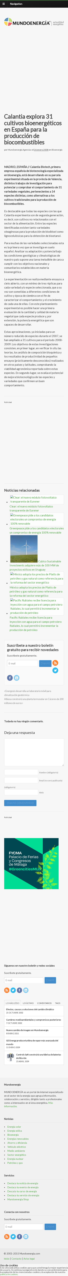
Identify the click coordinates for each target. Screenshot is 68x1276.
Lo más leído (12, 1003)
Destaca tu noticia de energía (22, 1183)
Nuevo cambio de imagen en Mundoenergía (27, 1030)
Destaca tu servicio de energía (23, 1195)
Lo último (28, 1003)
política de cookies (9, 1274)
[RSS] (55, 663)
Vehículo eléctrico (16, 1146)
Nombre (48, 772)
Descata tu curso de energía (22, 1191)
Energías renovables (18, 1138)
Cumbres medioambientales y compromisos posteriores (33, 1019)
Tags (57, 1003)
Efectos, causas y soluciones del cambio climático (30, 1009)
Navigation (16, 3)
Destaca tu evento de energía (22, 1187)
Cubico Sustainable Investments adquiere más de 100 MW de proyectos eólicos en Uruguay (35, 565)
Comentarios (44, 1003)
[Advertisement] (34, 65)
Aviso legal (29, 1258)
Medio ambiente (16, 1150)
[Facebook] (10, 678)
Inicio (6, 1258)
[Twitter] (55, 670)
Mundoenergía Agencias (20, 149)
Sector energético (16, 1154)
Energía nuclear (15, 1158)
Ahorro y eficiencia (17, 1142)
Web (41, 792)
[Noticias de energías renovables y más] (34, 24)
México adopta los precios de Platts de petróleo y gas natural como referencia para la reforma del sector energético (36, 591)
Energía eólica (14, 1130)
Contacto (16, 1258)
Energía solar (14, 1126)
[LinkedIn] (17, 678)
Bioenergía (57, 149)
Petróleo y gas (15, 1162)
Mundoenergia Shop (18, 1199)
